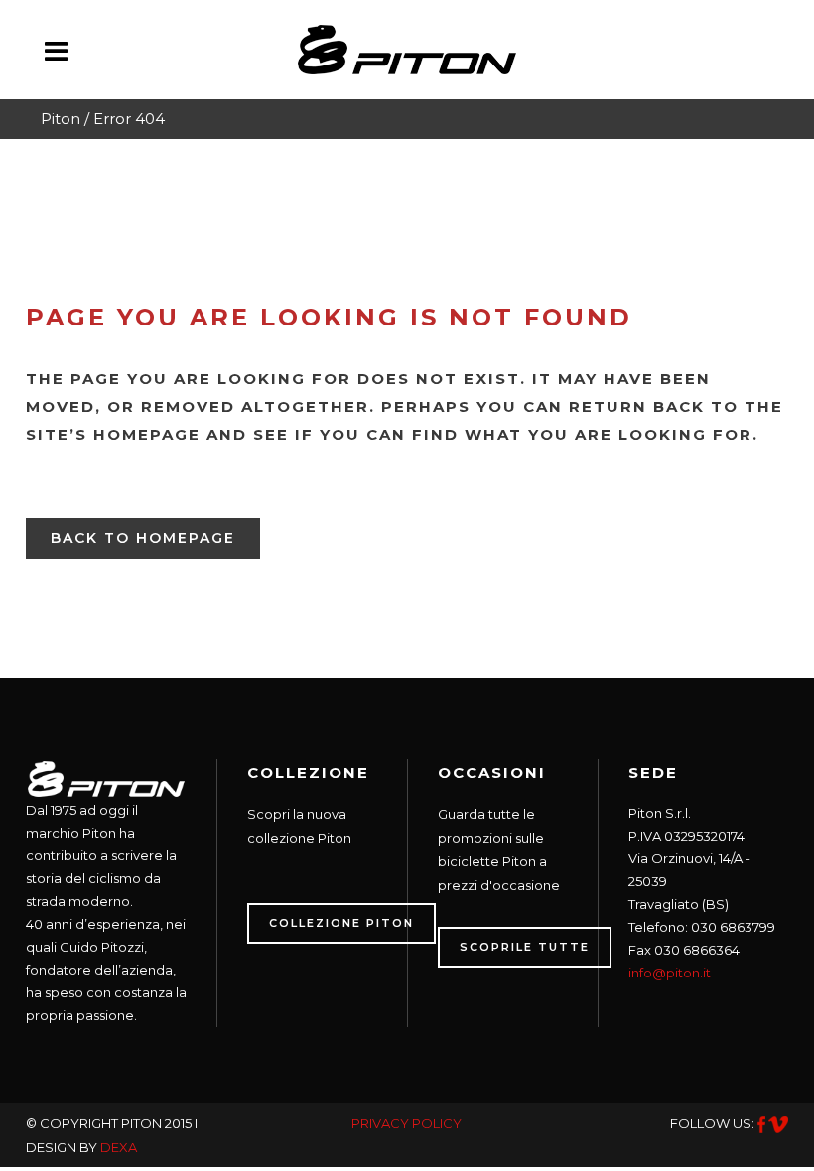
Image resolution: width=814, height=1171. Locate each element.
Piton (60, 118)
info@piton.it (669, 972)
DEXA (118, 1147)
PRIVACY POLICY (406, 1123)
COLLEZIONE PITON (341, 923)
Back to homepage (143, 538)
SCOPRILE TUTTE (525, 947)
